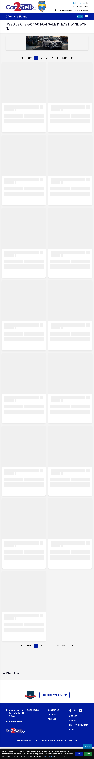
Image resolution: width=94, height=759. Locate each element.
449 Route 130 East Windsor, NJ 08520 (72, 10)
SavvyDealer (72, 740)
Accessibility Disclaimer (54, 695)
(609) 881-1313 (82, 6)
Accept (88, 754)
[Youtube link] (80, 711)
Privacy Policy (47, 756)
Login (71, 729)
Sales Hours (33, 710)
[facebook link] (70, 711)
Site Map (73, 716)
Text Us (87, 747)
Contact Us (53, 710)
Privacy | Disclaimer (78, 725)
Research (52, 719)
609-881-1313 (15, 721)
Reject (79, 754)
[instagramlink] (75, 711)
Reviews (52, 714)
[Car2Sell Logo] (26, 11)
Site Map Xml (75, 720)
